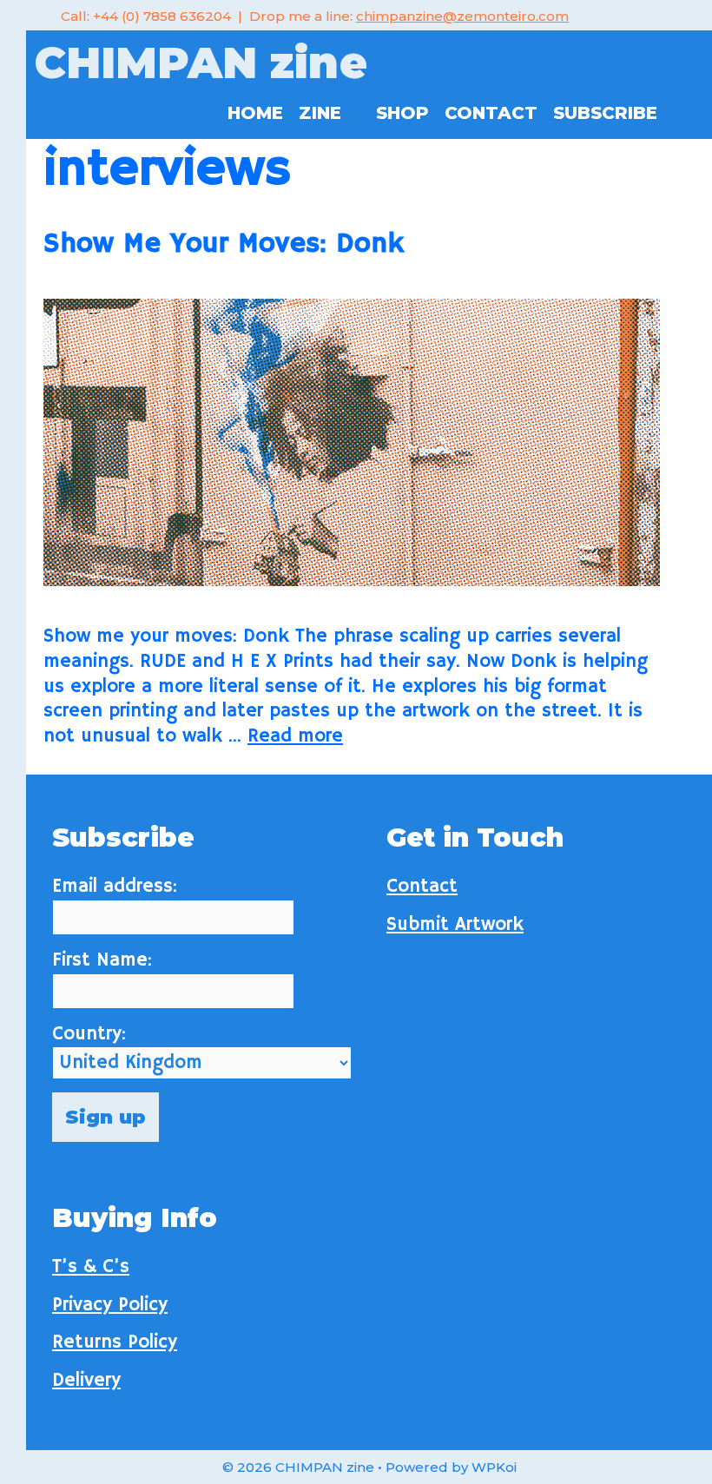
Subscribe (605, 112)
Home (255, 112)
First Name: (102, 960)
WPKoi (494, 1467)
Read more (295, 736)
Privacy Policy (110, 1305)
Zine (320, 112)
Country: (89, 1034)
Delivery (86, 1381)
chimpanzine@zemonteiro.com (462, 16)
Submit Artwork (455, 925)
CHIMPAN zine (201, 62)
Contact (491, 112)
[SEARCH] (684, 113)
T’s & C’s (90, 1267)
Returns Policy (114, 1342)
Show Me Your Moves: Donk (223, 244)
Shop (402, 112)
